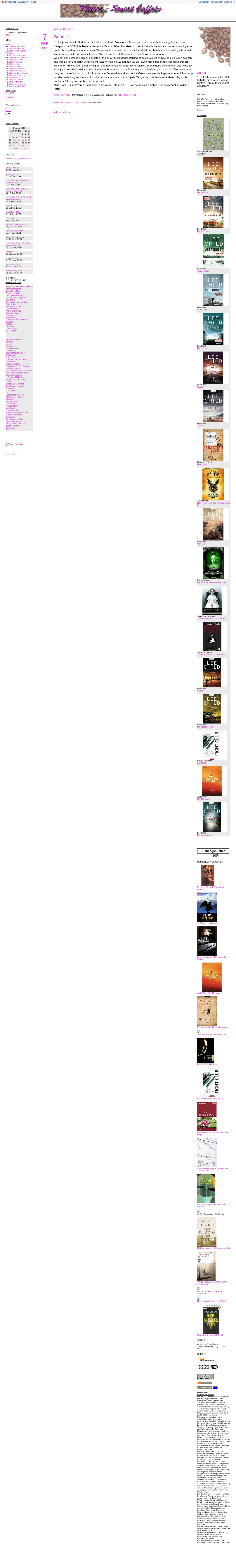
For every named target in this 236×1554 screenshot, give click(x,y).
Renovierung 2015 (14, 270)
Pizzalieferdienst (13, 313)
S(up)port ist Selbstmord (16, 320)
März (24, 149)
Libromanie (10, 390)
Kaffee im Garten (14, 62)
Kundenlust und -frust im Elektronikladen (16, 303)
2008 (44, 48)
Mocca (9, 44)
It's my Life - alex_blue (15, 379)
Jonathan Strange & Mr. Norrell (211, 655)
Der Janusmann (204, 835)
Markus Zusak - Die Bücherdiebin (212, 1027)
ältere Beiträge (62, 111)
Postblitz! (10, 315)
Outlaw (200, 387)
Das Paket (202, 464)
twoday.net (10, 2)
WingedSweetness (27, 2)
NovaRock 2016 (13, 212)
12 (13, 140)
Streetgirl (9, 322)
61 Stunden (202, 309)
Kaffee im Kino (13, 64)
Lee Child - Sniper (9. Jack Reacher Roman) (17, 244)
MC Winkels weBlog (14, 397)
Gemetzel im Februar (15, 237)
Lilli (7, 392)
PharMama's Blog (13, 311)
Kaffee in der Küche (16, 71)
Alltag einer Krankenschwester (19, 286)
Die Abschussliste (205, 727)
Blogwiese (10, 346)
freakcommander (13, 368)
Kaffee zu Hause (14, 82)
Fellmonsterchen (13, 364)
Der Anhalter (202, 192)
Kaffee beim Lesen (15, 49)
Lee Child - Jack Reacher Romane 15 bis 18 (17, 181)
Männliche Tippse (13, 306)
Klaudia (9, 381)
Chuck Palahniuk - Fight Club (210, 1098)
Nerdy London (12, 174)
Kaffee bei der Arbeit (16, 46)
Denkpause (11, 355)
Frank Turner (12, 258)
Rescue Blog (11, 317)
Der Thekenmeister (14, 295)
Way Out (201, 544)
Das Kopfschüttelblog (15, 353)
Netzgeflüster (12, 401)
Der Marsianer (203, 799)
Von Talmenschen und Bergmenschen (15, 424)
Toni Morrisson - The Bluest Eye (211, 1034)
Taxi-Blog (10, 326)
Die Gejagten (203, 231)
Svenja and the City (14, 419)
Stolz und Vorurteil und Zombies (211, 618)
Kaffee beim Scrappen (17, 55)
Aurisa (8, 344)
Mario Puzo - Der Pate (207, 1064)
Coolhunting (11, 351)
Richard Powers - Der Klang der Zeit (213, 1248)
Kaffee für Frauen (15, 60)
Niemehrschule (12, 309)
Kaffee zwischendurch (17, 84)
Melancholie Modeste (15, 395)
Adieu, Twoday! (12, 168)
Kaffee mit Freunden (16, 75)
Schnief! (62, 36)
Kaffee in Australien (15, 68)
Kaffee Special (13, 77)
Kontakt (200, 110)
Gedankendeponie (14, 375)
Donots (9, 252)
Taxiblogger (11, 324)
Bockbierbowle (12, 348)
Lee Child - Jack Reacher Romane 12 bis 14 (17, 190)
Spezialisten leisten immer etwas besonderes (17, 413)
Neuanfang (10, 404)
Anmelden (204, 2)
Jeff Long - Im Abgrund (207, 923)
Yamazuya (10, 428)
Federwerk (10, 362)
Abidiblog (9, 342)
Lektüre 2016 (11, 206)
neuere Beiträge (63, 28)
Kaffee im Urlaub (14, 66)
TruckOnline (11, 328)
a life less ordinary (14, 339)
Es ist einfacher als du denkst (19, 370)
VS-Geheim (11, 331)
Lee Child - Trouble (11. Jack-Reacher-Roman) (19, 198)
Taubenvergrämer (14, 421)
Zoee (8, 430)
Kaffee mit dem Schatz (17, 73)
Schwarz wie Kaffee (14, 231)
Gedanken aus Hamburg (17, 373)
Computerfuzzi (12, 293)
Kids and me (11, 300)
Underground (203, 348)
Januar (14, 149)
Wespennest (203, 271)
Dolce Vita (10, 357)
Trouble (200, 425)
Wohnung (10, 93)
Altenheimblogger (13, 289)
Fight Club (201, 763)
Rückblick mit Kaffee (16, 86)
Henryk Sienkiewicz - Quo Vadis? (212, 1301)
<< (233, 2)
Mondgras (10, 399)
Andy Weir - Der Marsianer (209, 993)
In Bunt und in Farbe (15, 377)
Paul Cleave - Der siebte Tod (210, 1335)
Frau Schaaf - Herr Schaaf (17, 366)
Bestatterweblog (13, 291)
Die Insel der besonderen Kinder (211, 582)
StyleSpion (10, 417)
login (8, 35)
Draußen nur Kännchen (16, 359)
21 (19, 143)
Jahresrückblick (13, 264)
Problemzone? (12, 406)
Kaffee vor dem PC (15, 79)
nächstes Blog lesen (221, 2)
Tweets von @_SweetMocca (18, 158)
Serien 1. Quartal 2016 (16, 224)
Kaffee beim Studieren (17, 57)
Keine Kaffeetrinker (62, 102)
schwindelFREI (12, 410)
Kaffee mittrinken (80, 102)
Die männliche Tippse (15, 297)
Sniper (200, 691)
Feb (45, 43)
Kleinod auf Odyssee (15, 384)
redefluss (10, 408)
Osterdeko (10, 218)
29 (23, 146)
